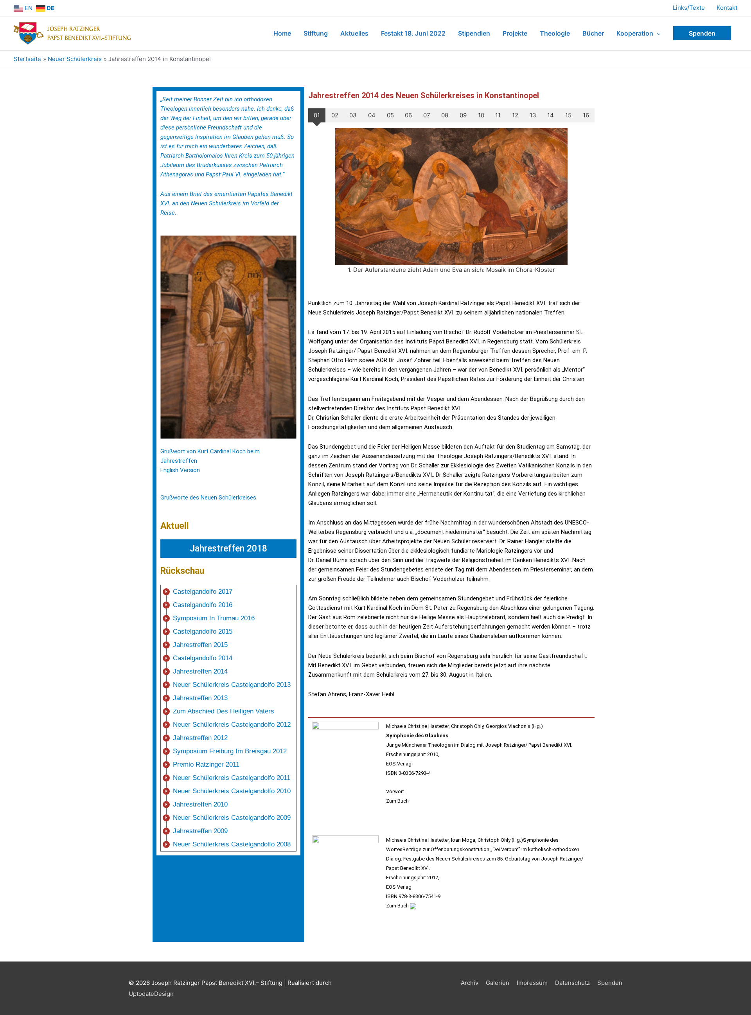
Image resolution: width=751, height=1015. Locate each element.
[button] (228, 548)
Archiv (469, 982)
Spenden (609, 982)
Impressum (532, 982)
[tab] (317, 115)
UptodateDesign (151, 993)
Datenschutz (572, 982)
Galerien (497, 982)
